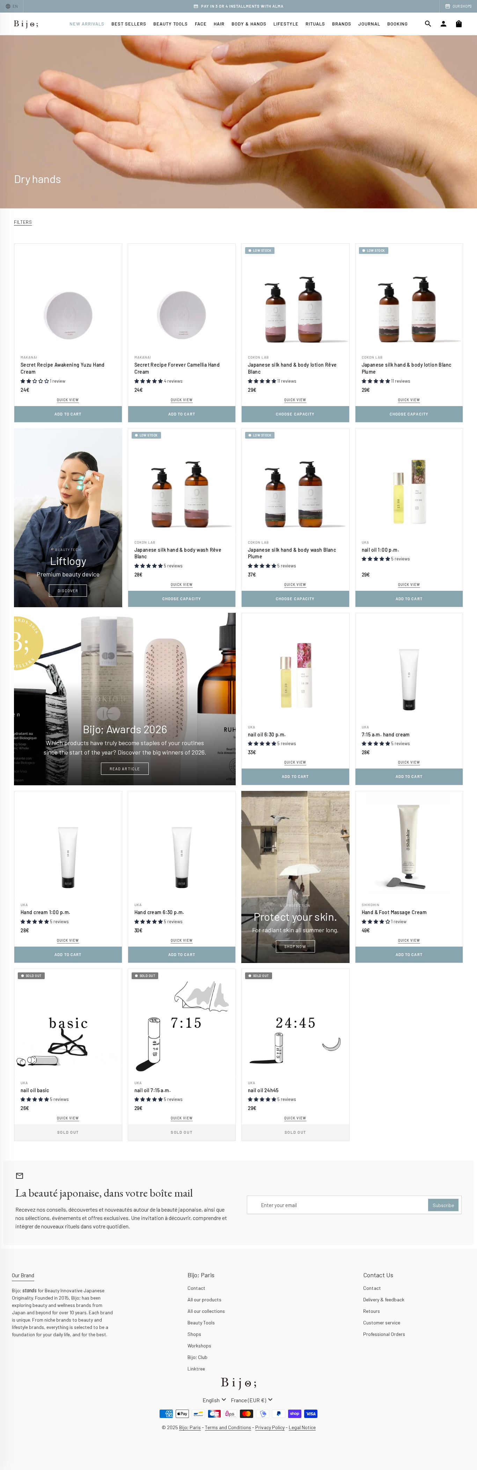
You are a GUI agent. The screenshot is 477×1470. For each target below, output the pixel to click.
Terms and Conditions (228, 1427)
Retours (371, 1311)
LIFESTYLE (286, 24)
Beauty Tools (201, 1322)
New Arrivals (86, 24)
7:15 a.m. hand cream (386, 734)
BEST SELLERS (128, 24)
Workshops (199, 1345)
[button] (35, 381)
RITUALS (315, 24)
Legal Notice (302, 1427)
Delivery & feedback (383, 1299)
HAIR (219, 24)
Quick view (68, 400)
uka (365, 542)
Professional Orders (384, 1334)
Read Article (125, 768)
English (215, 1400)
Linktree (196, 1369)
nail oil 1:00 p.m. (380, 550)
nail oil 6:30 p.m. (267, 734)
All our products (204, 1299)
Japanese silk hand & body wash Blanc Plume (292, 553)
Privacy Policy (270, 1427)
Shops (194, 1334)
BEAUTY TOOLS (170, 24)
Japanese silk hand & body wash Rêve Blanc (178, 553)
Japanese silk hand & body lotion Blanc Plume (407, 368)
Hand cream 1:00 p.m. (45, 912)
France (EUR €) (252, 1400)
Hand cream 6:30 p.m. (159, 912)
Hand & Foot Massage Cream (394, 912)
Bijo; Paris (190, 1427)
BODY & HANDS (249, 24)
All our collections (206, 1311)
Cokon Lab (258, 357)
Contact (196, 1288)
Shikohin (371, 905)
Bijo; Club (197, 1357)
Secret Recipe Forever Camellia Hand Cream (177, 368)
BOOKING (397, 24)
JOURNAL (369, 24)
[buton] (215, 1400)
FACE (201, 24)
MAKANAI (29, 357)
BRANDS (341, 24)
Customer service (381, 1322)
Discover (68, 590)
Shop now (295, 946)
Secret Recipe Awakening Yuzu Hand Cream (63, 368)
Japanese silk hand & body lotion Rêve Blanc (292, 368)
